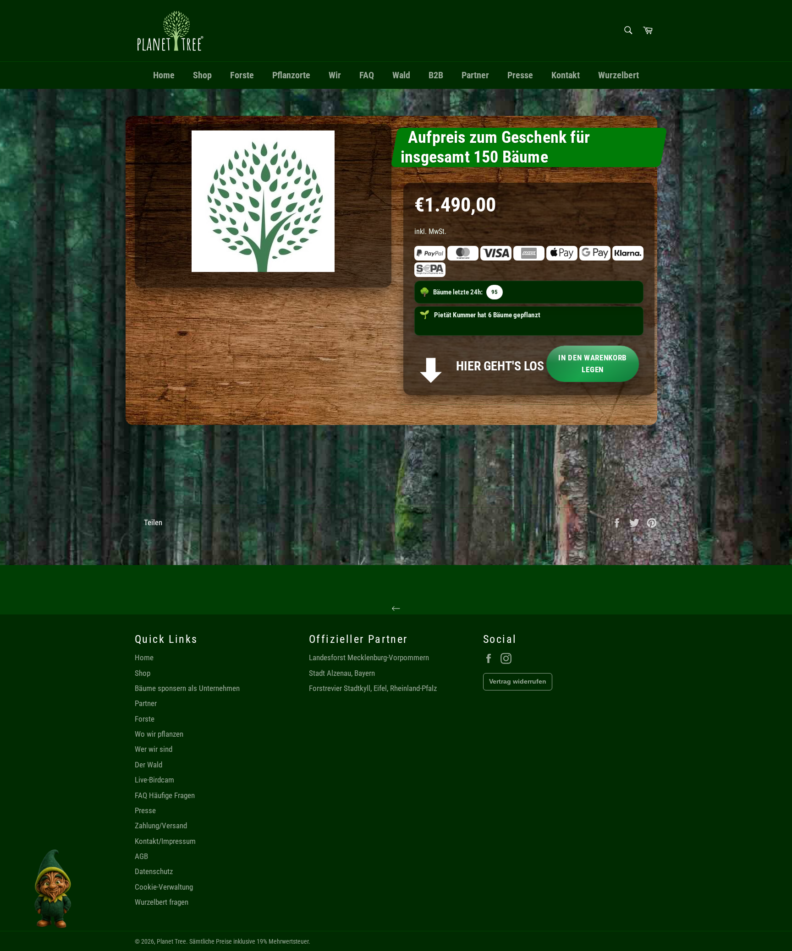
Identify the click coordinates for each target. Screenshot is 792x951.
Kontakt (565, 75)
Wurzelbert (618, 75)
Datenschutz (154, 871)
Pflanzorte (291, 75)
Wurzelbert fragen (161, 902)
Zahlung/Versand (161, 825)
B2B (436, 75)
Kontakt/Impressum (165, 841)
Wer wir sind (153, 749)
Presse (520, 75)
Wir (335, 75)
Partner (475, 75)
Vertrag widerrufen (517, 681)
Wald (401, 75)
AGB (141, 856)
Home (164, 75)
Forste (242, 75)
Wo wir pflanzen (159, 734)
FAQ (366, 75)
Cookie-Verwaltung (164, 886)
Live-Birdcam (154, 779)
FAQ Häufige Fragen (165, 795)
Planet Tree (171, 941)
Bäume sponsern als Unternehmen (187, 688)
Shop (202, 75)
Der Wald (148, 764)
